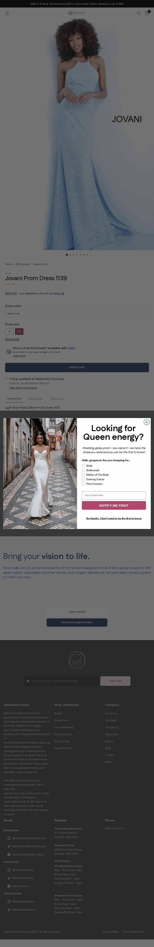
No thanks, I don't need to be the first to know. (114, 518)
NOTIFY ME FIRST (113, 505)
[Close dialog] (146, 422)
